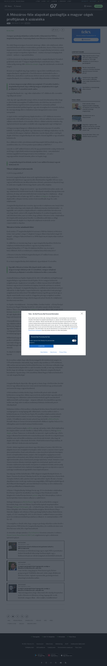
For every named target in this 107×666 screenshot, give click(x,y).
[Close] (82, 314)
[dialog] (53, 333)
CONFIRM (41, 346)
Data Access (53, 352)
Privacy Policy (63, 352)
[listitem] (52, 337)
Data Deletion (44, 352)
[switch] (74, 340)
